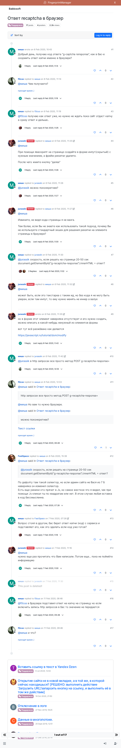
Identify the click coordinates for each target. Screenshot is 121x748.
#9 (112, 314)
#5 (112, 183)
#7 (112, 254)
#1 (112, 49)
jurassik (22, 141)
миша (21, 49)
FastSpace (23, 456)
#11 (111, 382)
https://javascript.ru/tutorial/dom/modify (42, 335)
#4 (112, 141)
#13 (111, 518)
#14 (111, 548)
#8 (112, 284)
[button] (4, 743)
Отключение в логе (32, 706)
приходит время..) (26, 91)
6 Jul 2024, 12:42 (43, 671)
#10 (111, 356)
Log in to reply (103, 35)
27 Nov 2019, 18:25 (43, 710)
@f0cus (22, 116)
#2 (112, 79)
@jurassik (23, 187)
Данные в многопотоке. (35, 719)
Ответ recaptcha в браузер (53, 386)
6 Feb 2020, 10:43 (43, 49)
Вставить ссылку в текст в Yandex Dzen (47, 667)
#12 (111, 456)
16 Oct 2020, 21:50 (43, 696)
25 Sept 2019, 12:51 (44, 724)
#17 (111, 628)
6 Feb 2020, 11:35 (53, 314)
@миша (22, 83)
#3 (112, 111)
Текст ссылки (26, 428)
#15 (111, 581)
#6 (112, 208)
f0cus (21, 79)
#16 (111, 598)
